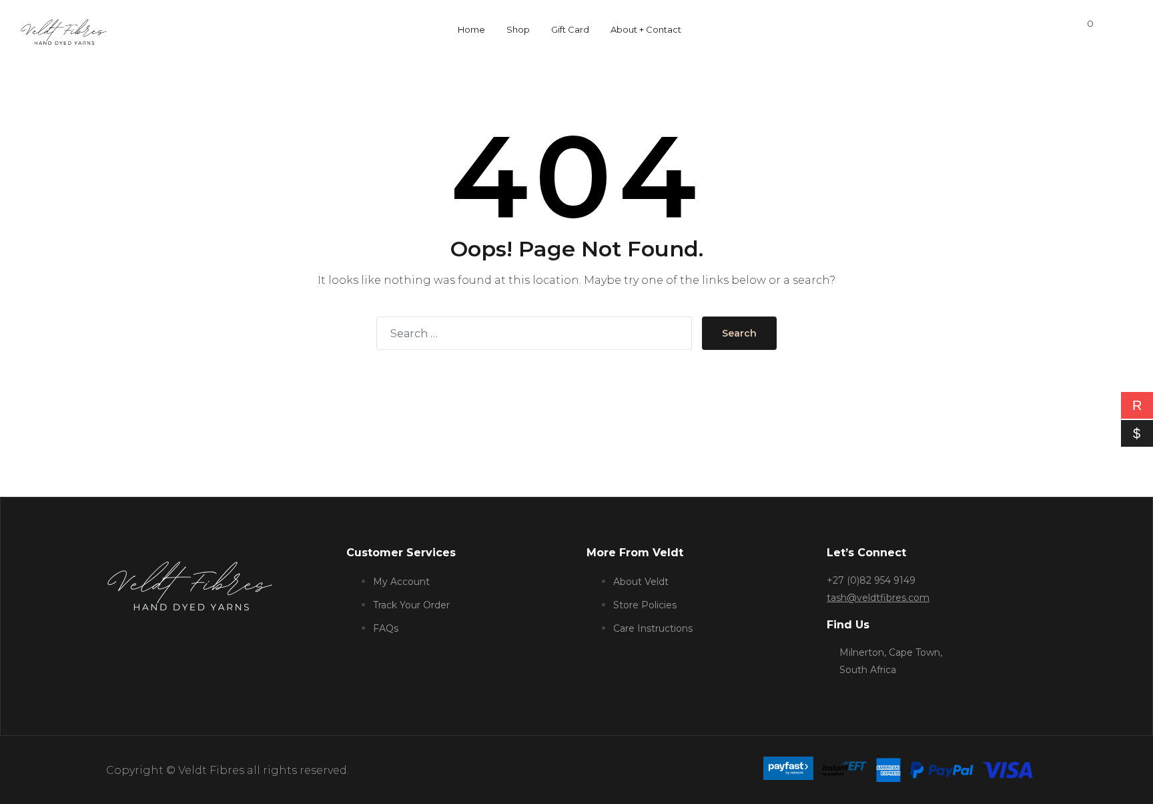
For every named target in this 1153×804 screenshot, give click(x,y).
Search (739, 333)
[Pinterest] (189, 646)
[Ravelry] (227, 646)
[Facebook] (114, 646)
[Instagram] (152, 646)
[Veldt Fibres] (63, 27)
